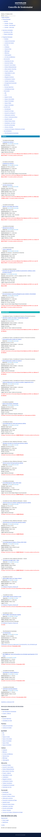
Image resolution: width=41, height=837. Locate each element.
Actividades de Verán (7, 720)
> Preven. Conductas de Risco (10, 117)
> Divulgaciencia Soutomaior (10, 83)
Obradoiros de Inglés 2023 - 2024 (11, 560)
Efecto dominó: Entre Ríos (8, 771)
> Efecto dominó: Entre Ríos (10, 69)
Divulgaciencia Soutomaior (8, 785)
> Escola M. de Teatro (9, 111)
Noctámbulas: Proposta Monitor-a (11, 672)
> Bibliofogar (7, 51)
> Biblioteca (6, 53)
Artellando (5, 750)
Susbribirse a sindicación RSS (7, 702)
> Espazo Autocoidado (9, 99)
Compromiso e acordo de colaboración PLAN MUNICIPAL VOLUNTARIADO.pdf (19, 644)
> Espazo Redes (7, 103)
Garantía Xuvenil (6, 802)
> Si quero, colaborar (8, 71)
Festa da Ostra (6, 756)
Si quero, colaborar (7, 773)
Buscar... (3, 15)
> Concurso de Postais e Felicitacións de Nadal (14, 129)
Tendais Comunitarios (7, 783)
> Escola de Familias (8, 63)
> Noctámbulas (7, 109)
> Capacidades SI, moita (9, 73)
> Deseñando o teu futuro (9, 123)
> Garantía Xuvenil (8, 119)
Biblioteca (5, 752)
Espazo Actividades (7, 744)
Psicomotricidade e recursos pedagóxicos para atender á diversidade (19, 294)
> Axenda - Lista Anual (9, 27)
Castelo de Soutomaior (8, 725)
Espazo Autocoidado (7, 738)
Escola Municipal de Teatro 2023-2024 (12, 482)
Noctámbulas (5, 792)
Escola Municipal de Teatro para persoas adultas (14, 423)
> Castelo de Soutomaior (9, 41)
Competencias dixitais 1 (8, 142)
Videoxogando (6, 760)
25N (3, 734)
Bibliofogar (5, 758)
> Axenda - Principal (8, 23)
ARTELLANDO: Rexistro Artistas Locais (12, 596)
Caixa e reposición (7, 249)
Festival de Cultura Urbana (8, 804)
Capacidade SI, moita (7, 775)
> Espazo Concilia (8, 97)
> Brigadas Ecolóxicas (9, 77)
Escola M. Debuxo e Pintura (9, 796)
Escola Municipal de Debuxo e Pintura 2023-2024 (14, 542)
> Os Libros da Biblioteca (9, 57)
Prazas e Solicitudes (8, 34)
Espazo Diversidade (7, 740)
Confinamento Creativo (8, 781)
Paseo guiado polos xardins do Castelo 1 (12, 339)
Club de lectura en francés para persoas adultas (14, 522)
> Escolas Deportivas (8, 87)
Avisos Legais (6, 820)
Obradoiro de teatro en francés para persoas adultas (15, 443)
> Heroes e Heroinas (8, 127)
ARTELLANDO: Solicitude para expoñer (12, 614)
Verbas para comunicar (8, 798)
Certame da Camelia (7, 727)
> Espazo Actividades (9, 105)
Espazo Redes (6, 742)
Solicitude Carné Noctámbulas (10, 688)
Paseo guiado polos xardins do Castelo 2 (12, 360)
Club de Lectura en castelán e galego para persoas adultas (17, 502)
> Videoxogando (7, 55)
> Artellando (6, 47)
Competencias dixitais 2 (8, 163)
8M (3, 732)
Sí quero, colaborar (7, 713)
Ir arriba (3, 825)
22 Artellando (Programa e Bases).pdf (9, 586)
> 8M (5, 93)
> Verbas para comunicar (9, 115)
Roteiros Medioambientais (8, 769)
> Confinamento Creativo (9, 79)
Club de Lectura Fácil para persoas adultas (13, 463)
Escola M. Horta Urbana (8, 767)
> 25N (5, 95)
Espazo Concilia (6, 736)
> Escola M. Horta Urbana (9, 65)
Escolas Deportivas (7, 718)
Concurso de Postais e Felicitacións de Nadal (12, 812)
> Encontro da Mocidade (9, 125)
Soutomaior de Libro (7, 787)
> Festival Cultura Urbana (9, 121)
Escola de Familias (7, 765)
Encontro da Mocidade (8, 808)
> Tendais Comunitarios (9, 81)
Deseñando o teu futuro (8, 806)
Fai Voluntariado (7, 632)
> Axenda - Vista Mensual (9, 25)
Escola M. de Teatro (7, 794)
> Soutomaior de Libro (9, 61)
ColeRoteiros (5, 777)
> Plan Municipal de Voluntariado (11, 133)
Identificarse (5, 822)
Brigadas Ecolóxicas (7, 779)
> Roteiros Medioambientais (10, 67)
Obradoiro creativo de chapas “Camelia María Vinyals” (16, 317)
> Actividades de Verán (9, 89)
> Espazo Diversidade (9, 101)
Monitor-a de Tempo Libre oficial (10, 206)
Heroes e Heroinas (7, 810)
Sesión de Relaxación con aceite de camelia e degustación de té (18, 382)
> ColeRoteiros (7, 75)
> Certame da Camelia (9, 43)
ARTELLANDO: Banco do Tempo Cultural (12, 578)
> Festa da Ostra (7, 49)
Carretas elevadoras (7, 185)
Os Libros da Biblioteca (8, 754)
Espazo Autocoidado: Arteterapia (10, 403)
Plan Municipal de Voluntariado (9, 711)
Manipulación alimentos (8, 227)
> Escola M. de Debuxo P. (9, 113)
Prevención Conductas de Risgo (10, 800)
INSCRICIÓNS (4, 818)
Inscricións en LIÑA (8, 32)
